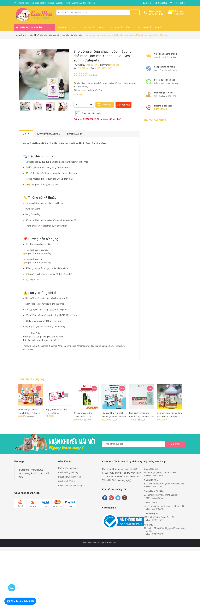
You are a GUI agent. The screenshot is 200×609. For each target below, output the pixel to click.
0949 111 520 (156, 13)
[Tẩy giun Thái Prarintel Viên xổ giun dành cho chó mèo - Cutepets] (113, 396)
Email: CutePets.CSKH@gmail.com (80, 3)
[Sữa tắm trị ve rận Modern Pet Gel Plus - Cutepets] (169, 396)
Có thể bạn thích (155, 120)
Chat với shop (123, 104)
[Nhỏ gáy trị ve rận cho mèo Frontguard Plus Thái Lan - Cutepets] (141, 396)
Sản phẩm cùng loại (32, 379)
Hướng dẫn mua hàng (68, 468)
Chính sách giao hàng (68, 472)
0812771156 (157, 534)
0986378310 (89, 119)
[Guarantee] (123, 521)
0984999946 (157, 509)
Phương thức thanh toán (69, 477)
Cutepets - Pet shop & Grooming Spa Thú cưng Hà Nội (34, 473)
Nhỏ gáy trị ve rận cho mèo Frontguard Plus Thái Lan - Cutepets (141, 416)
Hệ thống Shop (179, 3)
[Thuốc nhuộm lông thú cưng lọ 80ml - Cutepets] (30, 395)
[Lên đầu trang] (192, 591)
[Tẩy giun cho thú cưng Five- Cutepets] (58, 395)
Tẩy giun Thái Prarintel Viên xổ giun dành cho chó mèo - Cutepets (113, 416)
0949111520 (160, 109)
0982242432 (157, 497)
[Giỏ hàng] (170, 12)
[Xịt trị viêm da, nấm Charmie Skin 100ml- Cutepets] (86, 396)
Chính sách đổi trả (66, 481)
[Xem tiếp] (78, 94)
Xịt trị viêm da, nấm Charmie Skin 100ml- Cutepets (83, 416)
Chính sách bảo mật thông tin (71, 485)
